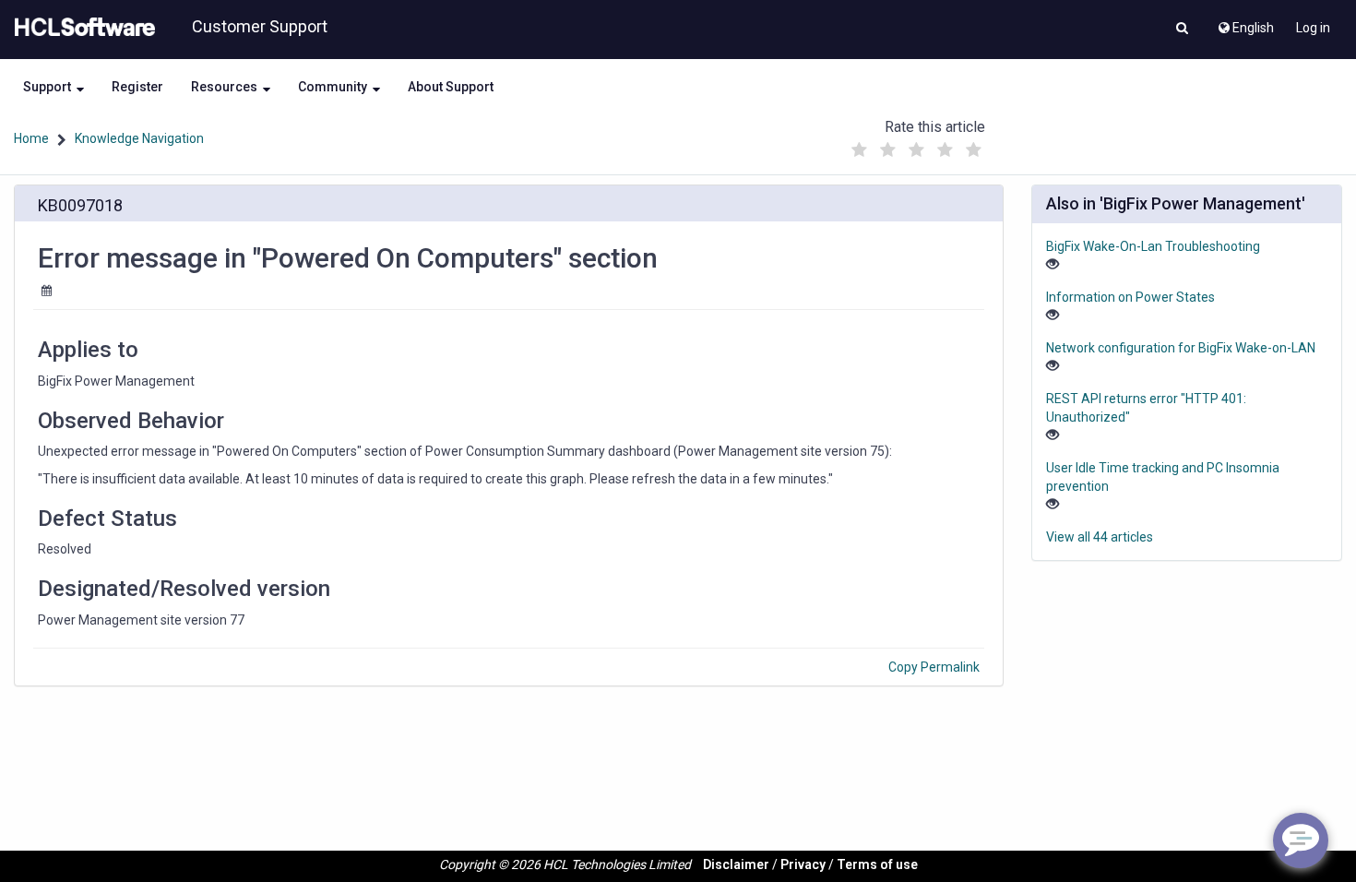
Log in (1313, 27)
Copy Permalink (934, 667)
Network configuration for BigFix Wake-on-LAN (1180, 347)
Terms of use (877, 864)
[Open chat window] (1300, 840)
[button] (1182, 29)
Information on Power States (1130, 297)
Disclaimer (736, 864)
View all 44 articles (1099, 537)
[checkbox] (860, 150)
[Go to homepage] (81, 27)
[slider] (917, 145)
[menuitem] (1245, 23)
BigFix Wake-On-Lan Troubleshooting (1153, 246)
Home (31, 138)
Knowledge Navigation (139, 138)
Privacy (803, 864)
